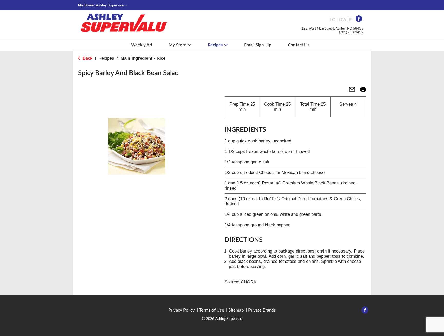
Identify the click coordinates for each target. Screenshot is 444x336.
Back (86, 58)
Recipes (106, 58)
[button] (112, 5)
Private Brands (262, 310)
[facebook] (359, 20)
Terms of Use (211, 310)
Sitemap (236, 310)
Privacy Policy (181, 310)
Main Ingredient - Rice (143, 58)
